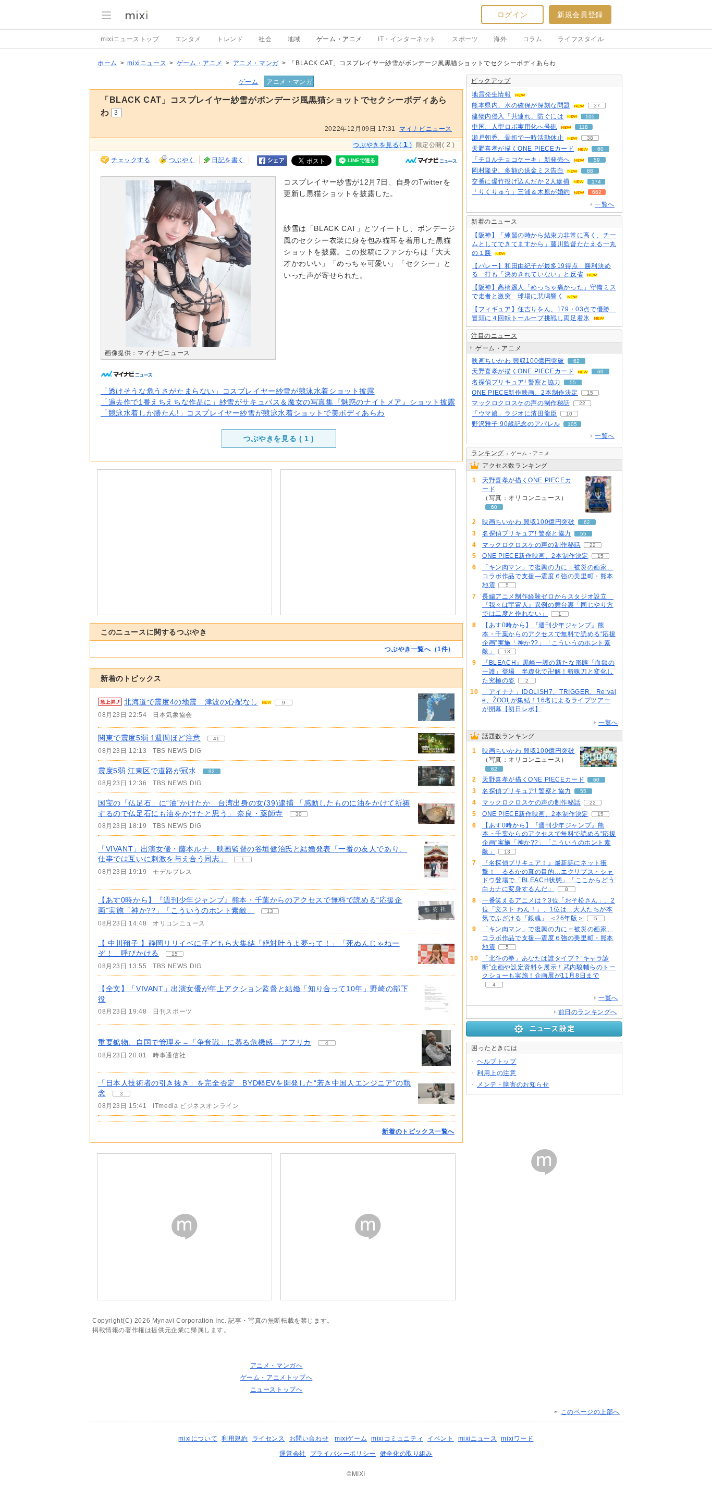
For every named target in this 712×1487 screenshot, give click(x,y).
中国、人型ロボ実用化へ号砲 (514, 126)
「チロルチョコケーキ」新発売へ (521, 159)
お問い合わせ (309, 1438)
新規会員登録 (580, 14)
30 (299, 814)
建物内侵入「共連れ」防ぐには (517, 116)
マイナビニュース (425, 128)
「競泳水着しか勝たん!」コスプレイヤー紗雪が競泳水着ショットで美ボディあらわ (243, 413)
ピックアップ (491, 80)
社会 (265, 39)
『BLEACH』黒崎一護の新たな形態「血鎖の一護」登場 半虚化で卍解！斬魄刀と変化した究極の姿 (548, 671)
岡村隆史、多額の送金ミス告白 (517, 170)
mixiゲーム (351, 1438)
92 (211, 771)
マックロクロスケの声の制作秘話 (521, 403)
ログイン (512, 14)
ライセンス (268, 1438)
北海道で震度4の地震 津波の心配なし (191, 702)
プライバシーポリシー (343, 1453)
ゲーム (249, 82)
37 (597, 105)
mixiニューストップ (130, 39)
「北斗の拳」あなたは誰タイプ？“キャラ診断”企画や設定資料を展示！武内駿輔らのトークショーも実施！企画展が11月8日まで (549, 967)
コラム (533, 39)
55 (573, 382)
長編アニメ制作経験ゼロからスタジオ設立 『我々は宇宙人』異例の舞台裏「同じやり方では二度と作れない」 (547, 605)
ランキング (487, 453)
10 (569, 414)
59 (597, 160)
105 (590, 116)
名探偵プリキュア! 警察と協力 (516, 382)
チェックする (131, 160)
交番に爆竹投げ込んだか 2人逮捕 (521, 181)
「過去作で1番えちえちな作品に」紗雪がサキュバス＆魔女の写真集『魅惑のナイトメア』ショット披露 (278, 402)
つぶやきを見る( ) (382, 144)
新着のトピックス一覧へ (418, 1131)
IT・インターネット (407, 39)
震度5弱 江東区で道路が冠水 (147, 770)
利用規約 (235, 1438)
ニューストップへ (276, 1389)
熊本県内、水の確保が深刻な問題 (521, 105)
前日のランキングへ (587, 1012)
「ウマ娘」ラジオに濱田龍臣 (514, 413)
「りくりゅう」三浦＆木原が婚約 (521, 192)
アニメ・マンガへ (276, 1365)
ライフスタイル (581, 39)
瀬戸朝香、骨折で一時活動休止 (517, 137)
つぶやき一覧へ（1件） (420, 649)
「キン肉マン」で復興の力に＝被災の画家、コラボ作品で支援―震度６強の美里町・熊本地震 (547, 576)
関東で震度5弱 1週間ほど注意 (149, 738)
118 (583, 127)
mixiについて (197, 1438)
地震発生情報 (491, 94)
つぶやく (182, 160)
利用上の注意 (497, 1073)
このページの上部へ (590, 1412)
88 (590, 171)
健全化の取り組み (406, 1453)
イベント (440, 1438)
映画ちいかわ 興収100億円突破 (518, 360)
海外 (500, 39)
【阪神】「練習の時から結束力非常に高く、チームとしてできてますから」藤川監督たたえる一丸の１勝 (544, 244)
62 (576, 361)
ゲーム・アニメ (339, 39)
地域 (294, 39)
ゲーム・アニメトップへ (276, 1377)
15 (174, 954)
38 (590, 138)
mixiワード (517, 1438)
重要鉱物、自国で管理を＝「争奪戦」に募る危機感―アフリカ (204, 1042)
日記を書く (228, 160)
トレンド (230, 39)
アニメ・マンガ (256, 63)
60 (600, 149)
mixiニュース (146, 63)
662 (596, 192)
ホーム (107, 63)
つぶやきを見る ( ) (278, 438)
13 (270, 911)
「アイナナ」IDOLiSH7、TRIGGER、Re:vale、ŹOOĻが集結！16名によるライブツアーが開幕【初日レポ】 (549, 700)
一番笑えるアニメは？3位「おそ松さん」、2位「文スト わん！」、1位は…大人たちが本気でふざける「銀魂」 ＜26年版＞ (548, 909)
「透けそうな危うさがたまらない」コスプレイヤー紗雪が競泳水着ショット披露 (238, 391)
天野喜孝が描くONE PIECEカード (523, 148)
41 (216, 738)
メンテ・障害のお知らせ (513, 1084)
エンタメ (188, 39)
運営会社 (292, 1453)
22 (582, 403)
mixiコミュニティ (397, 1438)
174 (596, 182)
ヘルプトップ (497, 1061)
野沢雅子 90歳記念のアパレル (516, 424)
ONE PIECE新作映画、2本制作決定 (525, 392)
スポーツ (465, 39)
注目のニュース (494, 335)
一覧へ (605, 204)
